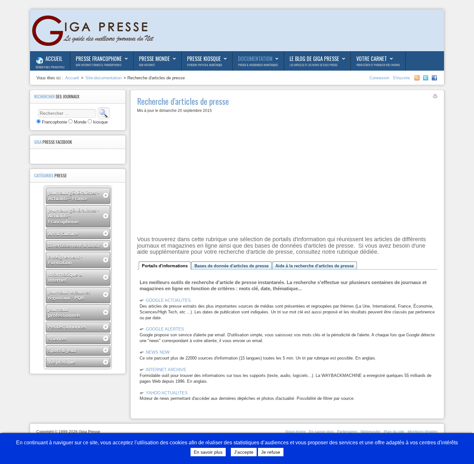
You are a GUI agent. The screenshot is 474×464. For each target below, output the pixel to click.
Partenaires (347, 432)
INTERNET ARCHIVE (166, 369)
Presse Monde (154, 58)
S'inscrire (401, 77)
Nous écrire (295, 432)
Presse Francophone (99, 58)
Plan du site (394, 432)
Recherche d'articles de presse (183, 101)
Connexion (380, 77)
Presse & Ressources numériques (258, 65)
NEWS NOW (158, 352)
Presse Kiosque (204, 58)
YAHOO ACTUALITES (167, 392)
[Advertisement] (287, 173)
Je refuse (270, 452)
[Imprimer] (435, 97)
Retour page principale (49, 67)
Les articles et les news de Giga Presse (314, 65)
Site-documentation (103, 77)
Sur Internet (147, 65)
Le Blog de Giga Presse (314, 58)
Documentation (255, 58)
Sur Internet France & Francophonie (99, 65)
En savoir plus (321, 432)
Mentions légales (423, 432)
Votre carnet (371, 58)
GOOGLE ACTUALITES (168, 300)
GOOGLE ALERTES (165, 329)
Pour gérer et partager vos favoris (378, 65)
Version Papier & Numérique (204, 65)
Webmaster (370, 432)
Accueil (53, 58)
